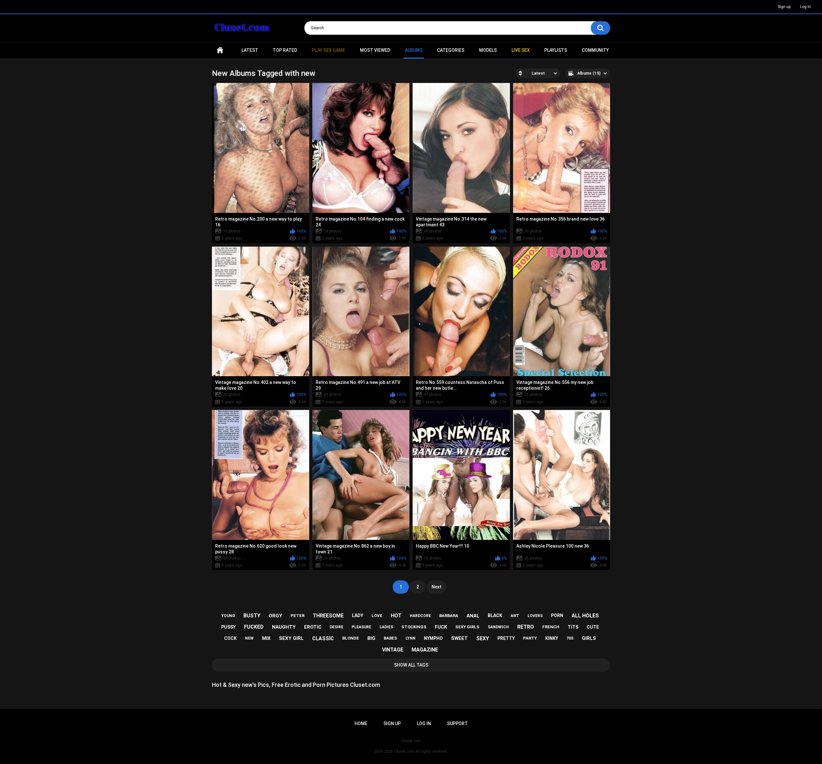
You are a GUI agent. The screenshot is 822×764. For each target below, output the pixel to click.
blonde (350, 638)
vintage (392, 650)
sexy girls (467, 626)
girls (589, 638)
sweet (459, 638)
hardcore (420, 616)
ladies (386, 627)
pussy (228, 627)
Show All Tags (411, 665)
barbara (448, 615)
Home (220, 50)
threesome (328, 616)
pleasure (361, 627)
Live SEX (521, 50)
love (377, 615)
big (371, 638)
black (495, 615)
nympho (433, 638)
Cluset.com (404, 751)
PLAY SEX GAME (328, 50)
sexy (482, 638)
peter (297, 615)
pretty (506, 638)
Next (437, 586)
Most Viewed (375, 50)
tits (573, 627)
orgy (275, 616)
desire (336, 627)
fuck (441, 627)
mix (266, 638)
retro (525, 627)
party (530, 638)
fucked (254, 627)
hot (396, 616)
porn (557, 615)
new (249, 638)
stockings (413, 626)
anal (473, 616)
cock (230, 638)
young (228, 616)
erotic (312, 627)
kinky (551, 638)
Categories (450, 50)
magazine (425, 650)
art (515, 615)
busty (251, 616)
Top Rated (285, 50)
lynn (410, 638)
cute (593, 627)
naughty (284, 627)
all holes (585, 616)
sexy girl (291, 638)
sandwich (498, 627)
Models (488, 50)
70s (569, 638)
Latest (249, 50)
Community (595, 50)
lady (357, 615)
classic (323, 638)
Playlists (555, 50)
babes (390, 638)
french (550, 626)
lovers (535, 616)
